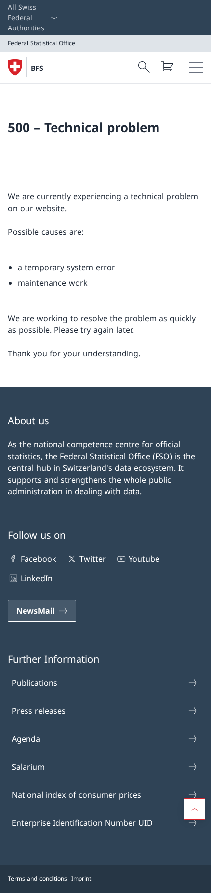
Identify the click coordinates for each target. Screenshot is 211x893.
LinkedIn (37, 578)
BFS (37, 68)
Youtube (144, 558)
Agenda (26, 738)
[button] (194, 809)
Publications (34, 682)
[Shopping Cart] (167, 66)
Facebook (38, 558)
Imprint (81, 878)
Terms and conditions (37, 878)
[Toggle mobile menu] (196, 67)
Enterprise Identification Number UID (82, 822)
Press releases (39, 710)
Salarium (28, 766)
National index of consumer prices (76, 794)
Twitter (92, 558)
